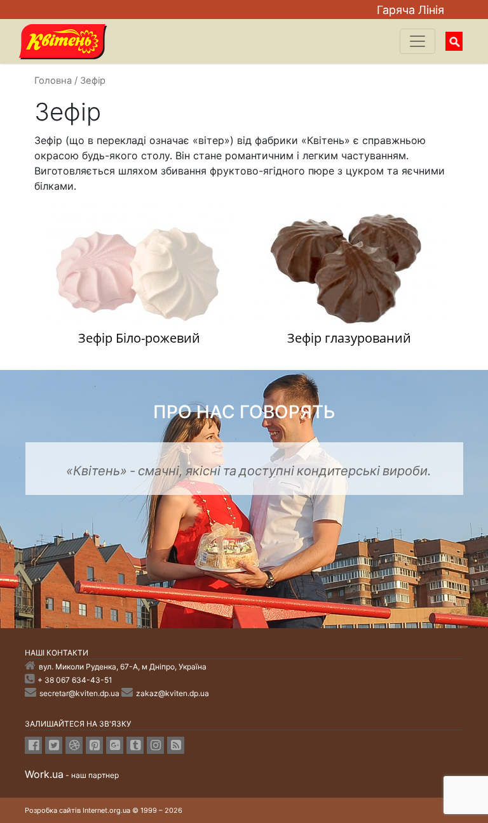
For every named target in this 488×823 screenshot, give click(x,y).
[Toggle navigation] (417, 41)
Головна (53, 80)
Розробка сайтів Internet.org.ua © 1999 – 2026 (103, 810)
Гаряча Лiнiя (410, 9)
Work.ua (44, 774)
